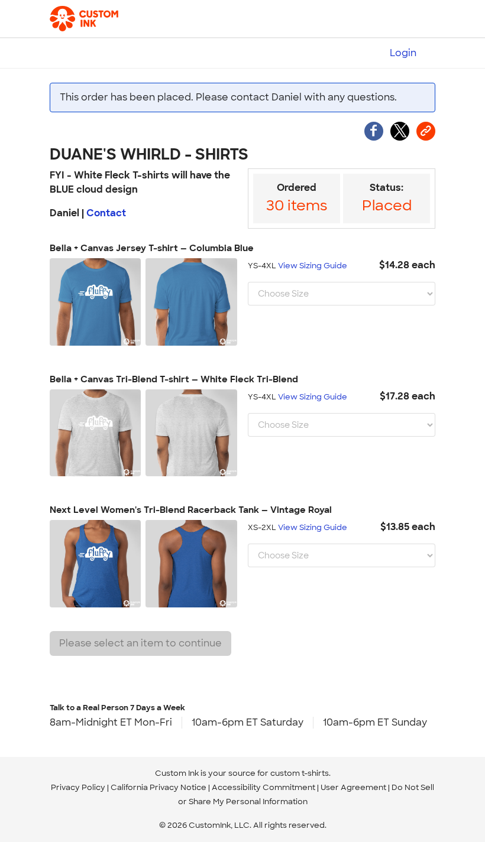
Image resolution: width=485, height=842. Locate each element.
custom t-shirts (299, 773)
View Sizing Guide (312, 266)
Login (403, 53)
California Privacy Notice (158, 787)
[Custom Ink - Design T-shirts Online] (87, 19)
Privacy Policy (78, 787)
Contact (106, 213)
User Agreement (353, 787)
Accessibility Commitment (263, 787)
